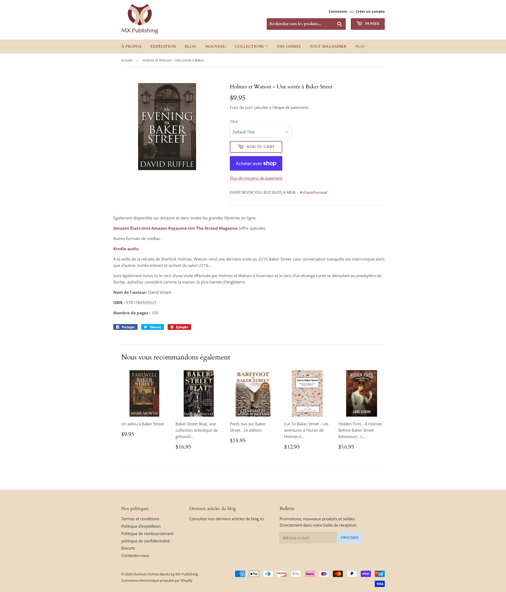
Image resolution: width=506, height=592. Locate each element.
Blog (190, 46)
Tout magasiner (328, 46)
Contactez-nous (135, 555)
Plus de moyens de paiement (256, 178)
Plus (360, 46)
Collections (250, 46)
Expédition (163, 46)
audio (133, 248)
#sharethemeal (313, 192)
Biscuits (128, 548)
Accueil (126, 60)
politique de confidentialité (145, 540)
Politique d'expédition (141, 526)
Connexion (338, 11)
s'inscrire (349, 538)
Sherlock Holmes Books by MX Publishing (165, 574)
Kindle (119, 248)
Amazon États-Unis (131, 228)
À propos (131, 46)
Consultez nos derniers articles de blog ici (226, 518)
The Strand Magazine (217, 228)
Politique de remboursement (147, 533)
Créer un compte (370, 11)
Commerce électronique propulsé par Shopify (156, 580)
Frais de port (241, 107)
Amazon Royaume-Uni (173, 228)
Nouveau (215, 46)
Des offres (289, 46)
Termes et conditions (140, 518)
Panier (372, 23)
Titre (234, 121)
